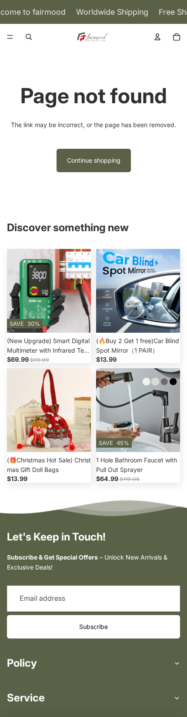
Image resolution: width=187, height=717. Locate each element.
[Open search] (28, 36)
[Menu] (10, 37)
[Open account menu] (157, 36)
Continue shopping (93, 160)
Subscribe (93, 626)
